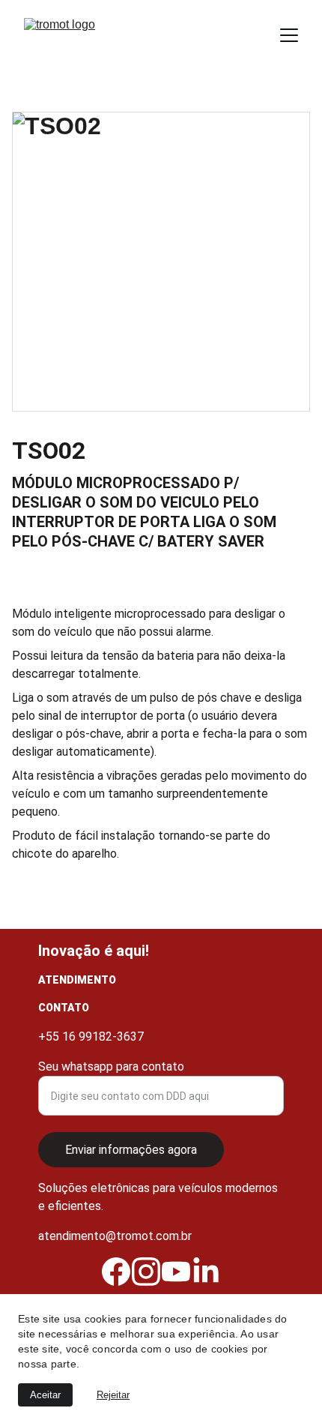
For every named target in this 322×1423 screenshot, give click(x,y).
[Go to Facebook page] (116, 1271)
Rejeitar (113, 1395)
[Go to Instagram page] (146, 1271)
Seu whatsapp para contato (111, 1066)
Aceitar (45, 1395)
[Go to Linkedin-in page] (206, 1271)
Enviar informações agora (131, 1150)
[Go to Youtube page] (176, 1271)
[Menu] (289, 35)
